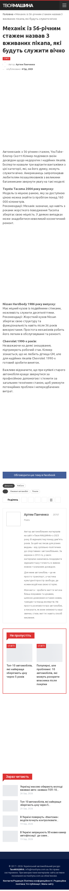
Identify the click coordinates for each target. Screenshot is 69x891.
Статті (6, 59)
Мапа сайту (47, 884)
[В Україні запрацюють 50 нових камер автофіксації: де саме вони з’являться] (10, 836)
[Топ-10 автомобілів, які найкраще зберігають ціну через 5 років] (19, 653)
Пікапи (35, 491)
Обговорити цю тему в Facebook (34, 475)
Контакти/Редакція (13, 881)
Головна (8, 14)
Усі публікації (33, 884)
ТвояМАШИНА (17, 869)
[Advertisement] (34, 113)
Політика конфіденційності (38, 881)
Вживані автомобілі (19, 491)
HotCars (20, 486)
